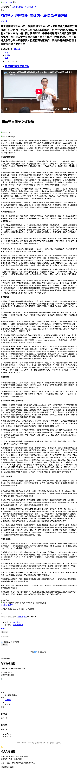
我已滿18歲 (5, 767)
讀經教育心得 (18, 625)
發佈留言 (4, 644)
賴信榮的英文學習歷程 (17, 66)
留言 (25, 617)
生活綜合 (17, 49)
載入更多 (4, 632)
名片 (6, 58)
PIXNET (24, 743)
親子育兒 (16, 622)
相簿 (6, 53)
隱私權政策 (50, 743)
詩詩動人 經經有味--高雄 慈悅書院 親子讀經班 (34, 15)
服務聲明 (58, 743)
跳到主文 (4, 21)
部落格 (7, 55)
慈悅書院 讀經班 (7, 605)
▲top (2, 628)
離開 (11, 767)
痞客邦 (20, 617)
